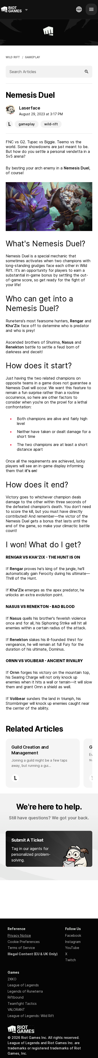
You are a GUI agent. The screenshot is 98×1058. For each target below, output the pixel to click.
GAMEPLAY (32, 57)
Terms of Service (21, 948)
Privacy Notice (19, 935)
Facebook (73, 935)
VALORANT (16, 1009)
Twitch (70, 960)
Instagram (73, 942)
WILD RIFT (13, 57)
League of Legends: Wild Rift (31, 1016)
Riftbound (16, 997)
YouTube (72, 948)
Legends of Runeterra (25, 991)
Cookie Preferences (24, 942)
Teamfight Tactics (22, 1003)
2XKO (12, 979)
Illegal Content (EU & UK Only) (33, 954)
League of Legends (23, 985)
